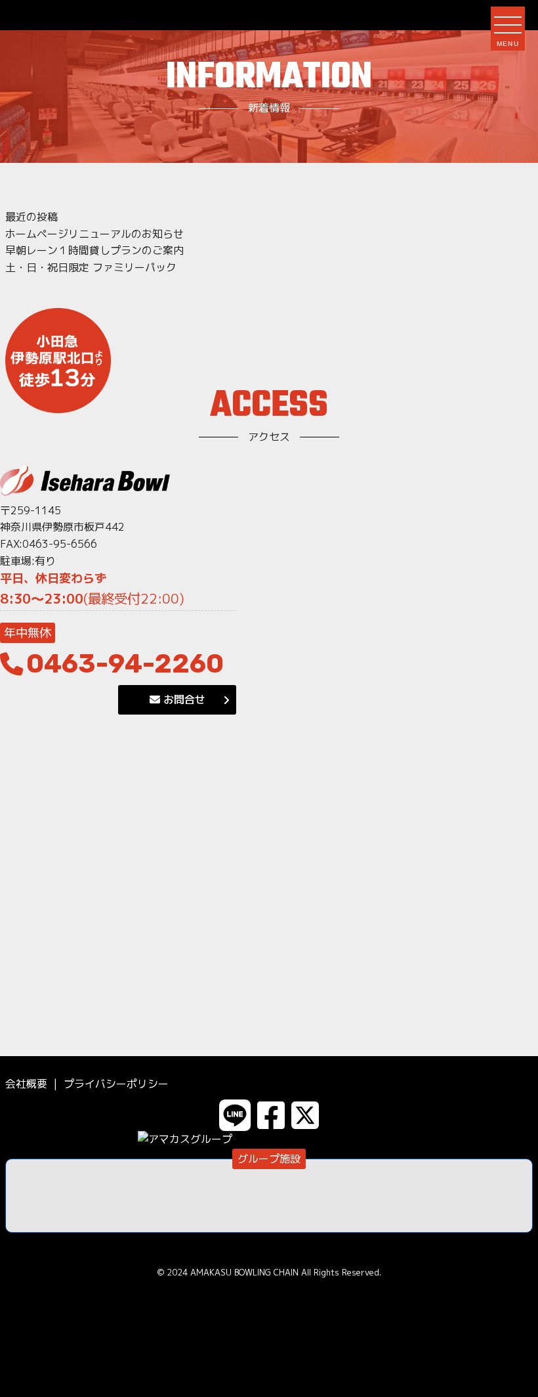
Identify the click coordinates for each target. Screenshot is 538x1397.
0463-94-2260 (125, 663)
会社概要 (26, 1083)
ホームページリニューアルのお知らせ (94, 234)
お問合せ (182, 699)
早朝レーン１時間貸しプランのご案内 (94, 250)
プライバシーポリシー (116, 1083)
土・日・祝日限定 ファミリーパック (90, 267)
